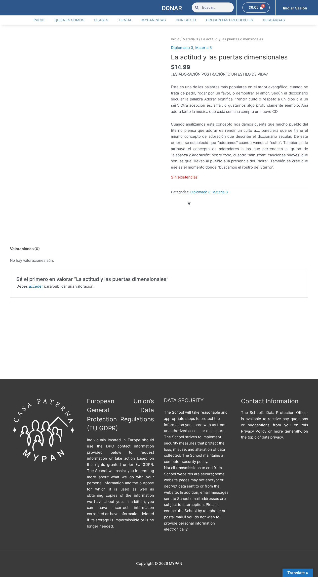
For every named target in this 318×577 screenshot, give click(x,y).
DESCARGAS (274, 20)
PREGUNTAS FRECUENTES (229, 20)
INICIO (39, 20)
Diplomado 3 (182, 47)
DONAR (172, 8)
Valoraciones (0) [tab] (25, 248)
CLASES (101, 20)
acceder (36, 286)
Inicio (175, 39)
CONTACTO (186, 20)
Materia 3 (190, 39)
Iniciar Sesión (295, 8)
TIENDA (124, 20)
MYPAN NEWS (153, 20)
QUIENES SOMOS (69, 20)
